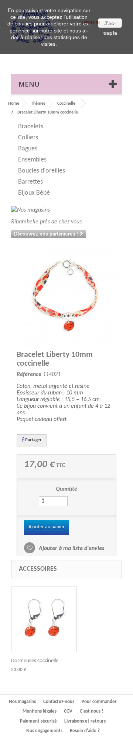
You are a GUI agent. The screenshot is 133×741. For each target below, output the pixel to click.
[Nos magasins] (66, 210)
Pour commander (99, 701)
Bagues (27, 148)
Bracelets (30, 126)
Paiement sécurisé (38, 721)
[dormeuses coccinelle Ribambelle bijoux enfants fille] (44, 619)
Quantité (66, 489)
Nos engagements (44, 730)
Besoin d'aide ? (85, 730)
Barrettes (30, 181)
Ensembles (32, 159)
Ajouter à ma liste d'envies (70, 549)
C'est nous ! (91, 711)
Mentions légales (40, 711)
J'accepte (110, 24)
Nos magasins (22, 701)
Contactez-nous (58, 701)
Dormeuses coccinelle (34, 661)
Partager (33, 440)
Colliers (28, 137)
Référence (29, 375)
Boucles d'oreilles (41, 170)
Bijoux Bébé (34, 192)
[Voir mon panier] (98, 57)
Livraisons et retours (85, 721)
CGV (68, 711)
